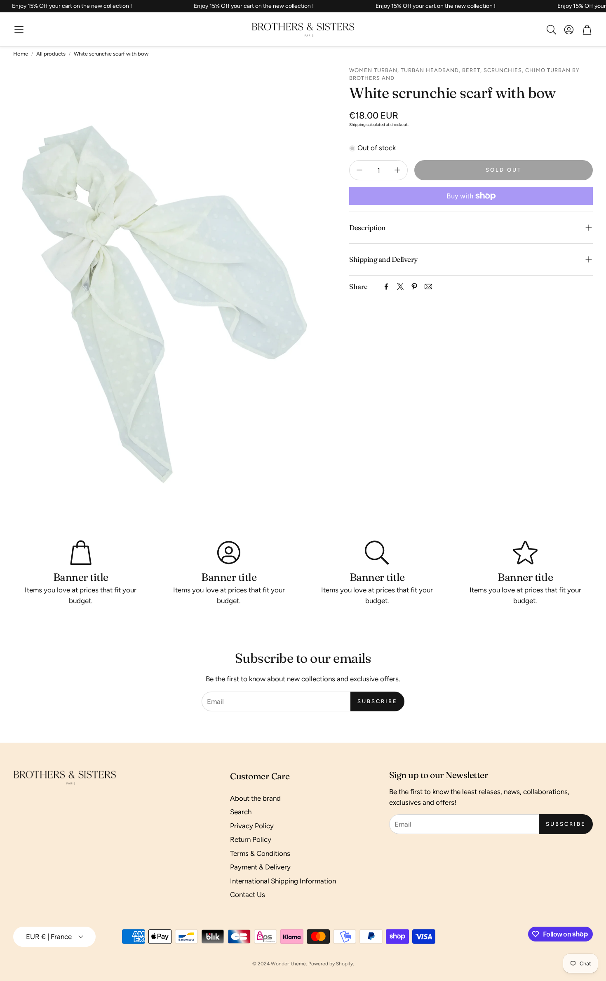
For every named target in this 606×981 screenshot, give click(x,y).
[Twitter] (400, 286)
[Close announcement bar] (598, 6)
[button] (19, 29)
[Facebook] (386, 286)
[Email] (428, 286)
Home (20, 54)
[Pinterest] (414, 286)
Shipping (357, 124)
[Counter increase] (397, 170)
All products (51, 54)
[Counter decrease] (359, 170)
